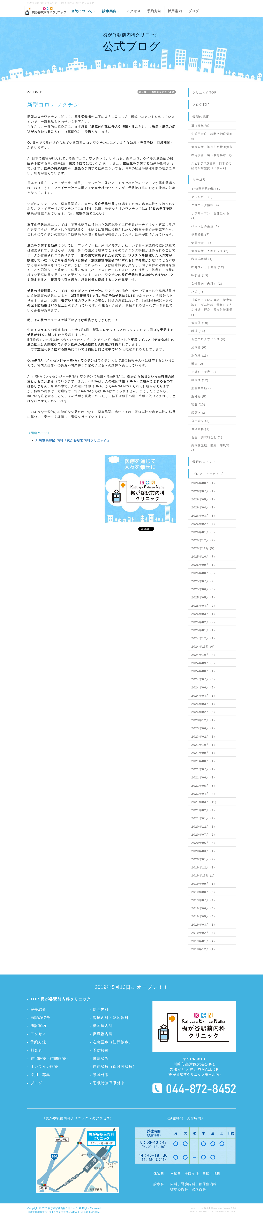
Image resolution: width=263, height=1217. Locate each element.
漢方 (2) (197, 363)
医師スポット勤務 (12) (207, 267)
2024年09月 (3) (203, 663)
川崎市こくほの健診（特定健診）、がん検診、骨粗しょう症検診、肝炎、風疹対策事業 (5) (211, 307)
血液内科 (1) (200, 429)
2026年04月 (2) (203, 507)
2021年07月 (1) (203, 769)
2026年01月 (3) (203, 532)
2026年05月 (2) (203, 499)
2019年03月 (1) (203, 924)
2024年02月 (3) (203, 712)
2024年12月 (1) (203, 638)
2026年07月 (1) (203, 491)
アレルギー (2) (202, 197)
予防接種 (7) (200, 234)
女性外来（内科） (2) (206, 283)
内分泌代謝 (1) (202, 259)
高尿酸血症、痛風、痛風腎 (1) (210, 448)
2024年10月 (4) (203, 654)
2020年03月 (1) (203, 851)
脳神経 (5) (198, 396)
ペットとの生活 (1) (205, 226)
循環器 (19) (199, 322)
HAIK (233, 1211)
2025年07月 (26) (204, 581)
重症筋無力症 (200, 125)
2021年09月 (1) (203, 752)
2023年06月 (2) (203, 728)
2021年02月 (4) (203, 810)
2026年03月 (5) (203, 515)
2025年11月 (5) (203, 548)
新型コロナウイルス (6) (208, 339)
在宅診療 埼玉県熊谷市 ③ (211, 155)
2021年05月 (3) (203, 785)
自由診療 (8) (200, 421)
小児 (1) (197, 291)
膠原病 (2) (198, 412)
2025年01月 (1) (203, 630)
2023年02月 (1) (203, 736)
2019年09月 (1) (203, 883)
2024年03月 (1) (203, 703)
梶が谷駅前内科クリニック (63, 1208)
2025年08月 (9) (203, 573)
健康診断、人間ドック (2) (210, 251)
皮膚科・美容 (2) (203, 371)
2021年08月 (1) (203, 761)
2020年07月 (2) (203, 834)
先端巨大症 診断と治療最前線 (211, 136)
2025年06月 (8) (203, 589)
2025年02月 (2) (203, 622)
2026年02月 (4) (203, 523)
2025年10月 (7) (203, 556)
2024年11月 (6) (203, 646)
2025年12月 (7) (203, 540)
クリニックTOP (204, 92)
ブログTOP (201, 104)
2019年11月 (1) (203, 875)
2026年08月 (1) (203, 483)
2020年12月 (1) (203, 826)
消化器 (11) (199, 355)
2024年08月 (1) (203, 671)
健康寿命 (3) (202, 242)
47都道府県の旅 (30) (206, 188)
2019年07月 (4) (203, 900)
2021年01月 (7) (203, 818)
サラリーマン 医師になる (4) (210, 216)
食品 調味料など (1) (206, 437)
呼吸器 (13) (199, 275)
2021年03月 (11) (203, 802)
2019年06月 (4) (203, 908)
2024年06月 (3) (203, 687)
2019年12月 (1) (203, 867)
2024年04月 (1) (203, 695)
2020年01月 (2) (203, 859)
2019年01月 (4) (203, 941)
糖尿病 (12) (199, 380)
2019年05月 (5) (203, 916)
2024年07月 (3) (203, 679)
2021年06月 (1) (203, 777)
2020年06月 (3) (203, 842)
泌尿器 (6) (198, 347)
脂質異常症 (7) (202, 388)
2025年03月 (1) (203, 613)
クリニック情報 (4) (205, 205)
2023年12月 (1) (203, 720)
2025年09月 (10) (204, 564)
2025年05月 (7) (203, 597)
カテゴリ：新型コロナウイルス (157, 92)
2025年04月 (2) (203, 605)
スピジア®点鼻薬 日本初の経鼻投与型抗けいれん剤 (211, 166)
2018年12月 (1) (203, 949)
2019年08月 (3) (203, 892)
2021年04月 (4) (203, 793)
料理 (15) (198, 331)
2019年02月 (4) (203, 932)
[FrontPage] (140, 490)
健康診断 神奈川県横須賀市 (211, 147)
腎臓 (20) (198, 404)
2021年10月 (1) (203, 744)
